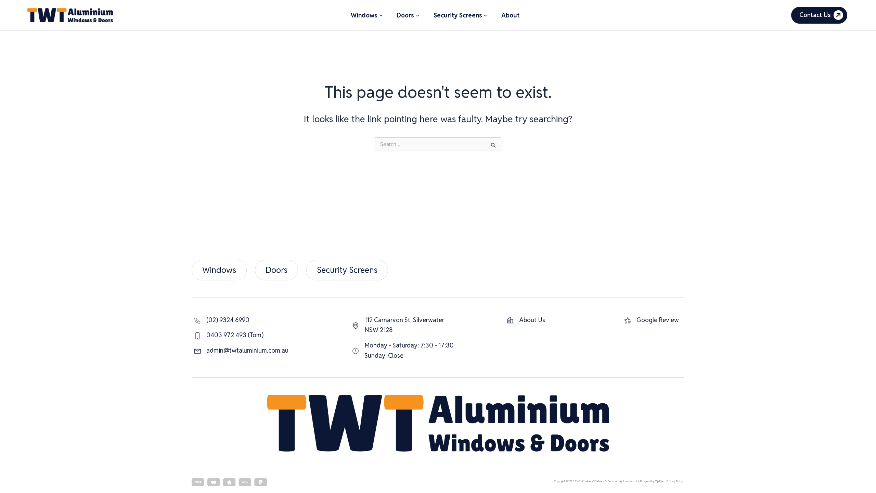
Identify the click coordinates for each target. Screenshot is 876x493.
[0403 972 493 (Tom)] (228, 335)
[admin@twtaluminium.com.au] (241, 350)
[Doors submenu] (418, 15)
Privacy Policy (674, 481)
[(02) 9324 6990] (221, 320)
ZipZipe (659, 481)
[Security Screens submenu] (485, 15)
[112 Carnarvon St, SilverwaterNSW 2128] (398, 325)
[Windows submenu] (381, 15)
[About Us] (525, 320)
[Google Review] (651, 320)
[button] (819, 15)
